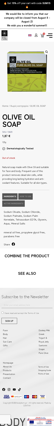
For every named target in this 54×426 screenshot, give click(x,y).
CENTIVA (27, 405)
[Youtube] (14, 389)
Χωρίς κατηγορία (19, 106)
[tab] (10, 196)
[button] (46, 52)
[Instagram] (9, 389)
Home (5, 106)
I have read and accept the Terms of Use (21, 313)
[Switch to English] (30, 35)
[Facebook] (4, 389)
